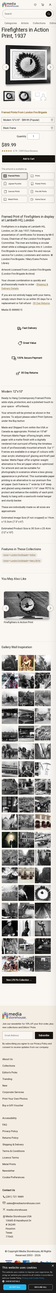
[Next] (50, 67)
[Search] (49, 14)
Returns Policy (10, 1137)
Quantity (21, 136)
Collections (39, 23)
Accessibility (9, 1118)
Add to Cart (28, 158)
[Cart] (42, 4)
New (4, 1085)
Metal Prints (9, 1164)
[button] (28, 1281)
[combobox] (24, 14)
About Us (7, 1059)
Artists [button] (25, 23)
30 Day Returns (41, 303)
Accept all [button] (14, 1287)
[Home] (12, 4)
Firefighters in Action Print (18, 622)
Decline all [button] (40, 1287)
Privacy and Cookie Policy (33, 1278)
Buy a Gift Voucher (12, 1105)
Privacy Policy (10, 1131)
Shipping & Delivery (13, 1144)
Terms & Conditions (13, 1151)
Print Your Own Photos (15, 1098)
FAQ (4, 1124)
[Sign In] (50, 4)
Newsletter (8, 1170)
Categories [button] (10, 23)
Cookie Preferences (13, 1177)
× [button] (53, 1266)
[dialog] (28, 1278)
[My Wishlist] (35, 4)
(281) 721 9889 (15, 1196)
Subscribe (44, 1035)
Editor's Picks (9, 1072)
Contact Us (8, 1190)
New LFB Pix (35, 561)
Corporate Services (13, 1092)
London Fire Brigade (19, 555)
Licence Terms (10, 1157)
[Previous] (5, 67)
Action (33, 555)
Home (6, 555)
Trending (7, 1079)
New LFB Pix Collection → (19, 980)
